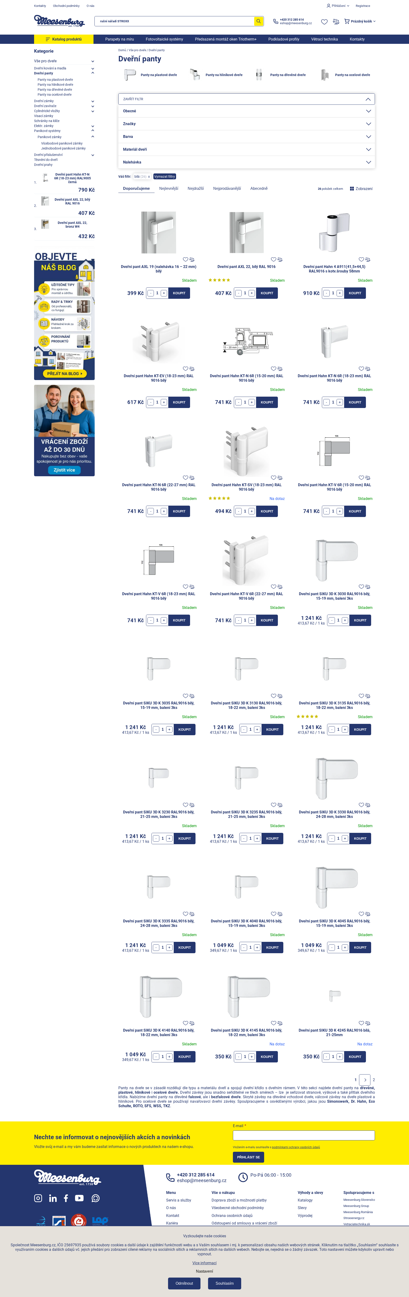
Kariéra (172, 1223)
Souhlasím (225, 1283)
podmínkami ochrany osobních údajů (296, 1147)
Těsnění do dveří (46, 160)
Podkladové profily (283, 39)
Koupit (179, 293)
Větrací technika (324, 39)
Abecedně (259, 188)
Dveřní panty (43, 73)
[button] (164, 293)
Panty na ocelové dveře (54, 94)
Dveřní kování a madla (50, 68)
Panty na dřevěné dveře (55, 89)
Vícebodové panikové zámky (62, 143)
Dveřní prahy (43, 165)
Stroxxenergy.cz (353, 1218)
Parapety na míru (119, 39)
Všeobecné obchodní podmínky (238, 1208)
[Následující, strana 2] (364, 1080)
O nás (90, 6)
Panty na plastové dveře (55, 80)
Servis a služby (178, 1200)
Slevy (302, 1208)
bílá (139, 176)
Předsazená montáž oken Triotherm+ (226, 39)
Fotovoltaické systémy (164, 39)
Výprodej (305, 1215)
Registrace (363, 6)
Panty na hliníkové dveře (55, 84)
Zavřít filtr (133, 99)
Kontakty (40, 6)
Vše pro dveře (45, 61)
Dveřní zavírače (45, 106)
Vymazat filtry (164, 176)
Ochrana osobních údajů (232, 1215)
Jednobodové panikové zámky (63, 148)
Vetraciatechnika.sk (356, 1224)
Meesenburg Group (356, 1206)
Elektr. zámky (43, 126)
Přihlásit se (248, 1157)
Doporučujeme (136, 188)
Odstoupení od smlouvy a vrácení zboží (244, 1223)
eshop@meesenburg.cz (202, 1180)
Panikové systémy (47, 131)
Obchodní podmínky (66, 6)
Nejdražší (196, 188)
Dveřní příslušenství (48, 155)
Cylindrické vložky (47, 111)
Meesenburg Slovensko (359, 1200)
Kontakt (172, 1215)
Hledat (258, 21)
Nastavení (204, 1271)
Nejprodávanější (227, 188)
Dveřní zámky (44, 101)
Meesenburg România (358, 1212)
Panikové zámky (50, 137)
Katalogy (305, 1200)
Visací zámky (43, 116)
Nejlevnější (168, 188)
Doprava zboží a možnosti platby (239, 1200)
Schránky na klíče (46, 121)
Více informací (204, 1263)
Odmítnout (184, 1283)
